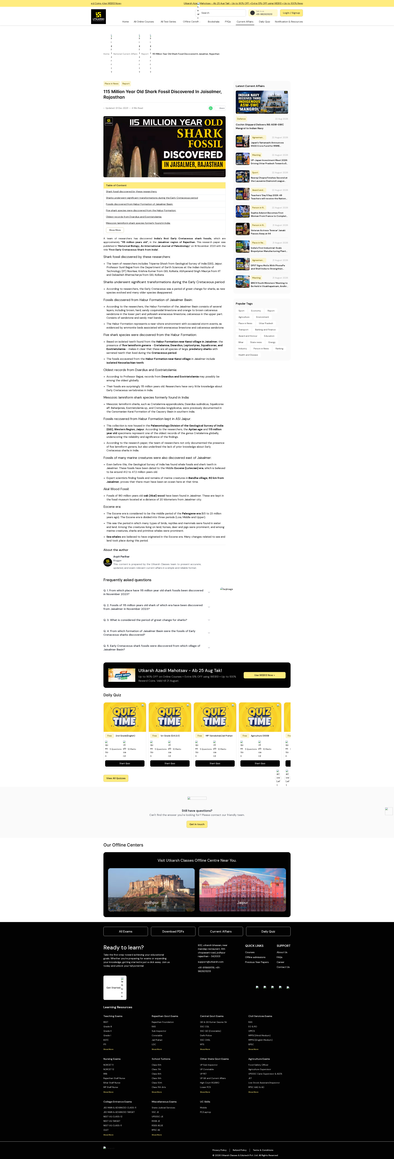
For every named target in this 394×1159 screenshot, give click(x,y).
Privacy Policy (220, 1150)
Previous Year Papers (257, 962)
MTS (202, 1044)
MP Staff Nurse (110, 1087)
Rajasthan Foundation (163, 1022)
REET (105, 1022)
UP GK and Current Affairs (213, 1078)
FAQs (279, 957)
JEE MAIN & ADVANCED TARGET (119, 1112)
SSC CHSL (205, 1040)
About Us (282, 952)
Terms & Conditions (263, 1150)
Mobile (203, 1107)
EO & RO (252, 1026)
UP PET (203, 1073)
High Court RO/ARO (209, 1082)
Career (280, 962)
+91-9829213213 (264, 14)
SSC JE (155, 1112)
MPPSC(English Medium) (260, 1040)
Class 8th (156, 1073)
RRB (105, 1073)
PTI (104, 1044)
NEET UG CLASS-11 (112, 1125)
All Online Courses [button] (144, 21)
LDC (154, 1044)
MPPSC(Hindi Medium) (259, 1035)
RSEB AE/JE (157, 1125)
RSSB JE (156, 1121)
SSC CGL (204, 1026)
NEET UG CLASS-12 (112, 1116)
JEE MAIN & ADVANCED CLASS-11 (119, 1107)
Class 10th (157, 1082)
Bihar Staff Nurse (111, 1082)
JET (250, 1078)
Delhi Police (206, 1035)
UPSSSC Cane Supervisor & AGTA (265, 1073)
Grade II (107, 1031)
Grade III (107, 1026)
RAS (154, 1026)
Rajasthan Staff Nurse (114, 1078)
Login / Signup (291, 12)
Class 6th (156, 1064)
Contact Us (283, 967)
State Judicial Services (163, 1107)
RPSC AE (156, 1130)
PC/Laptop (205, 1112)
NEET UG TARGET (111, 1121)
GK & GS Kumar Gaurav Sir (213, 1022)
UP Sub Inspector (209, 1064)
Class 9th (156, 1078)
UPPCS (251, 1031)
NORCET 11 (108, 1064)
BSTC (106, 1040)
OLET (106, 1130)
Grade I (107, 1035)
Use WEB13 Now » (264, 675)
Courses (250, 952)
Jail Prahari (157, 1040)
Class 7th (156, 1069)
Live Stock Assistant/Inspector (264, 1082)
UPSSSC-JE (157, 1116)
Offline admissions (255, 957)
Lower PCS (205, 1087)
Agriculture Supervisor (259, 1069)
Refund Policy (240, 1150)
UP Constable (207, 1069)
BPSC (251, 1044)
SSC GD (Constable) (210, 1031)
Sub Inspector (159, 1031)
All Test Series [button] (168, 21)
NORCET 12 (108, 1069)
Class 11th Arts (159, 1087)
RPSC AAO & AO (256, 1087)
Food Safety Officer (258, 1064)
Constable (157, 1035)
